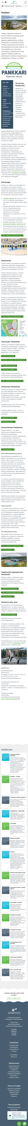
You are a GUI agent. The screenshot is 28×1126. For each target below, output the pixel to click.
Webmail (13, 1056)
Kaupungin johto (14, 1045)
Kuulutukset (13, 1075)
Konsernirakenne (14, 1049)
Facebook (14, 1029)
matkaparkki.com (18, 643)
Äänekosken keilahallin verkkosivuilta (13, 224)
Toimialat (14, 1051)
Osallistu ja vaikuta (14, 1077)
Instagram (14, 1031)
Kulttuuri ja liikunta (9, 6)
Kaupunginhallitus (14, 1068)
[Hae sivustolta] (3, 2)
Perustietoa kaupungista (14, 1107)
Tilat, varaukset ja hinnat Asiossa (11, 235)
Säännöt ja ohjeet (14, 1092)
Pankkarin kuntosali (8, 198)
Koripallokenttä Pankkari (9, 365)
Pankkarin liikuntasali (8, 356)
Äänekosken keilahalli (18, 173)
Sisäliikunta (18, 6)
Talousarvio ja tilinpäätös (14, 1088)
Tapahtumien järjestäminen (10, 588)
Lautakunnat (14, 1069)
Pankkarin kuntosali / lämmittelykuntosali (13, 360)
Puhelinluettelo (14, 1109)
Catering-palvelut (7, 449)
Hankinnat (14, 1096)
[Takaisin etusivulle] (2, 6)
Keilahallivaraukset (7, 421)
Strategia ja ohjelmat (14, 1090)
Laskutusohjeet (14, 1094)
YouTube (13, 1033)
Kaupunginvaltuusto (14, 1066)
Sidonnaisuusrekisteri (14, 1071)
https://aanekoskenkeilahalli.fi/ (9, 699)
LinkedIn (14, 1034)
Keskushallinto (14, 1047)
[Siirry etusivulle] (14, 3)
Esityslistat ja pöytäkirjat (14, 1073)
